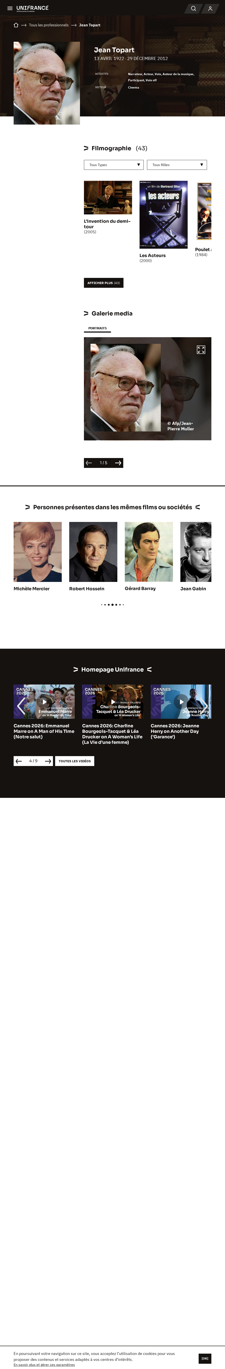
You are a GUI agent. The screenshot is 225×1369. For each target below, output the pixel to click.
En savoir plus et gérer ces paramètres (44, 1364)
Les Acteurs (153, 255)
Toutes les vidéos (75, 761)
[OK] (205, 1358)
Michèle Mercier (31, 589)
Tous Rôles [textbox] (161, 165)
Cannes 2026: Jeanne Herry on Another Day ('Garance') (106, 731)
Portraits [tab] (97, 328)
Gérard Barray (140, 588)
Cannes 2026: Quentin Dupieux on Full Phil (176, 728)
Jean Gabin (193, 589)
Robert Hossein (86, 589)
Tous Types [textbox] (98, 165)
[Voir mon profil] (210, 9)
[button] (201, 350)
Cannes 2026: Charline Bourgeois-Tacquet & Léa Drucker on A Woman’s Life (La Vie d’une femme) (44, 734)
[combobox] (114, 165)
